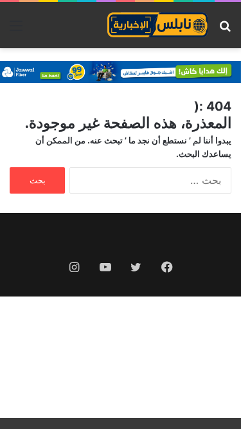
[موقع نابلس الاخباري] (157, 25)
